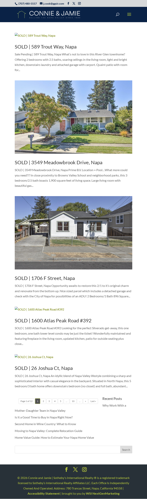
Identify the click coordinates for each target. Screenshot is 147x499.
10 (73, 401)
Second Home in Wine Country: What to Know (45, 424)
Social (66, 470)
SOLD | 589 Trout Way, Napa (46, 47)
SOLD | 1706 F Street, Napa (45, 278)
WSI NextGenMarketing (102, 493)
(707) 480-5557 (27, 3)
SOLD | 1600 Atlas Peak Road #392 (53, 320)
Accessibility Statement (44, 493)
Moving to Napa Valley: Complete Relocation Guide (48, 431)
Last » (93, 401)
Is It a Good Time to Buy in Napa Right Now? (44, 417)
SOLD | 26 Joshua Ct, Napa (44, 368)
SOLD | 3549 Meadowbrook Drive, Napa (58, 162)
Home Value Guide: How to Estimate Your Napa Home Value (54, 437)
